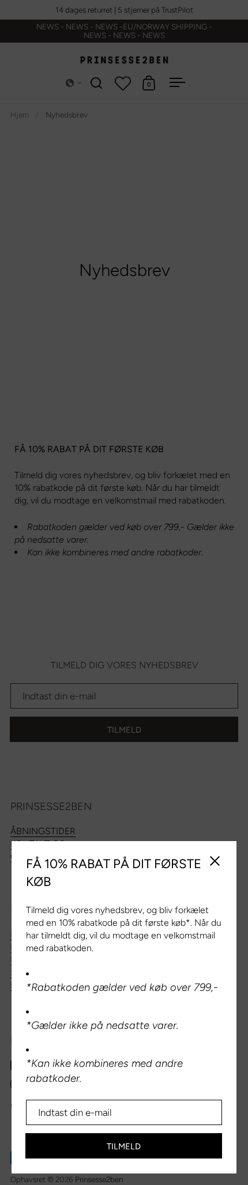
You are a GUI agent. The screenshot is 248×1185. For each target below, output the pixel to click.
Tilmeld (124, 1146)
